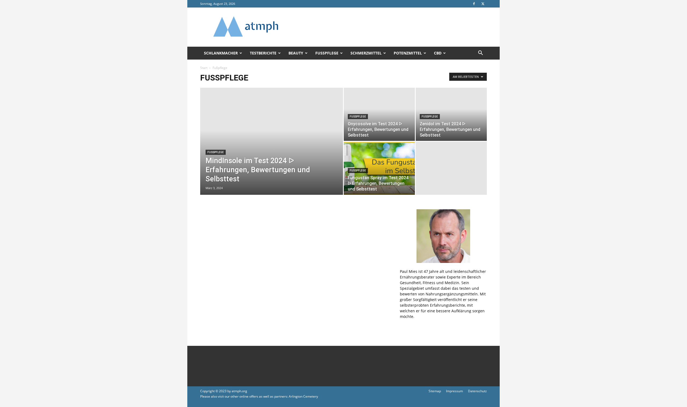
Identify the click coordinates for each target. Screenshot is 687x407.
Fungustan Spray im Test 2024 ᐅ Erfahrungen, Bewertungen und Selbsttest (378, 183)
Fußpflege (326, 53)
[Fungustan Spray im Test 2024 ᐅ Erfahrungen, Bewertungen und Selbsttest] (379, 168)
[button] (480, 53)
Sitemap (435, 391)
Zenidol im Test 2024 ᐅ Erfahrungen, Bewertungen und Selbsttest (450, 129)
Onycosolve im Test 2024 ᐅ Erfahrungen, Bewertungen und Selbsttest (378, 129)
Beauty (295, 53)
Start (203, 67)
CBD (437, 53)
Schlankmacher (221, 53)
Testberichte (263, 53)
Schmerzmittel (366, 53)
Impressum (454, 391)
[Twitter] (483, 4)
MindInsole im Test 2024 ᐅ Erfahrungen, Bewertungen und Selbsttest (258, 169)
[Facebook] (474, 4)
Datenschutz (477, 391)
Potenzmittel (408, 53)
